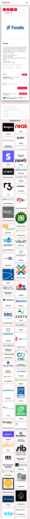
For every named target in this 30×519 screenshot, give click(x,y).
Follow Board (23, 93)
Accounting (6, 65)
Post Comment (22, 88)
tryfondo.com (8, 13)
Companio (6, 111)
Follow (24, 74)
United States (18, 67)
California (12, 65)
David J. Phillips (19, 65)
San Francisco (11, 67)
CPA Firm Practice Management (11, 109)
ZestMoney (6, 116)
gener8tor (6, 114)
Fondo (4, 67)
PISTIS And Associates (9, 106)
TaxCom (6, 2)
